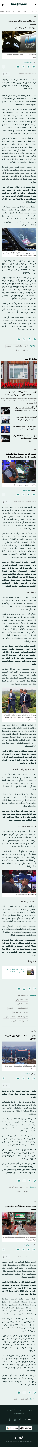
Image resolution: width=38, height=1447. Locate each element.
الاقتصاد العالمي (22, 1002)
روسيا (26, 1190)
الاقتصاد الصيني (22, 1006)
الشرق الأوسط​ (26, 10)
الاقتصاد (8, 10)
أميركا (17, 348)
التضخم (11, 1006)
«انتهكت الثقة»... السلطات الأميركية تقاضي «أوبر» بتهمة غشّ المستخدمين (25, 436)
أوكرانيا (18, 1190)
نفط (26, 1185)
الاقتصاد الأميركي (22, 998)
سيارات (8, 344)
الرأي (14, 10)
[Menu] (36, 4)
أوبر (26, 344)
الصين (25, 1019)
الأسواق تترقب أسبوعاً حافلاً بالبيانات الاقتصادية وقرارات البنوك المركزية (21, 454)
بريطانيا (25, 348)
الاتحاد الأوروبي (16, 1019)
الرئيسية (34, 10)
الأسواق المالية (23, 1015)
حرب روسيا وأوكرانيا (15, 1185)
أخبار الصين (24, 1397)
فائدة (26, 1011)
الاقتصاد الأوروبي (22, 994)
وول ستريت (17, 1011)
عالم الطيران (18, 344)
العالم (19, 10)
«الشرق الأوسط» (28, 60)
